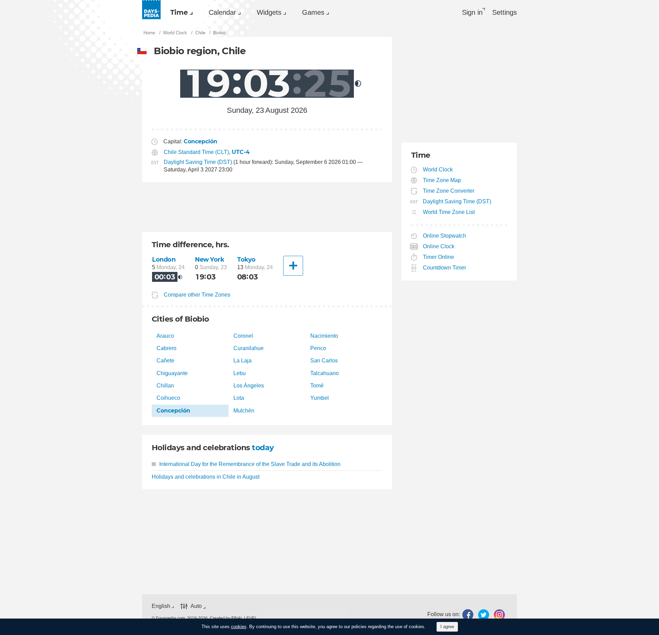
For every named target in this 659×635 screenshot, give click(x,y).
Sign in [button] (472, 12)
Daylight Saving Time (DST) (198, 162)
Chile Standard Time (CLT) (196, 152)
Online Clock (438, 246)
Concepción (173, 410)
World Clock (438, 169)
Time (179, 12)
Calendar (222, 12)
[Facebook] (467, 614)
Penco (318, 348)
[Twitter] (483, 614)
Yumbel (319, 398)
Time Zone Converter (448, 191)
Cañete (165, 360)
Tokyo (246, 259)
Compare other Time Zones (197, 295)
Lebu (239, 373)
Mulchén (243, 411)
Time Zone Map (442, 180)
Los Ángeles (248, 385)
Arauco (165, 336)
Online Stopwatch (444, 236)
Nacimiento (324, 336)
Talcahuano (324, 373)
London (163, 259)
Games (313, 12)
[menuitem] (180, 12)
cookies (238, 626)
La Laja (242, 360)
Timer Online (438, 257)
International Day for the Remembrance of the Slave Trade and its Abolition (249, 464)
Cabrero (166, 348)
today (263, 447)
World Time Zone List (449, 212)
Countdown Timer (444, 268)
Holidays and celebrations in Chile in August (205, 477)
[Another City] (293, 266)
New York (209, 259)
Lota (238, 398)
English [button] (161, 606)
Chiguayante (172, 373)
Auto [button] (196, 606)
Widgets (269, 12)
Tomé (317, 385)
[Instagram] (499, 614)
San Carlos (324, 360)
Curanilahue (248, 348)
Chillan (165, 385)
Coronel (243, 336)
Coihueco (168, 398)
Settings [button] (504, 12)
